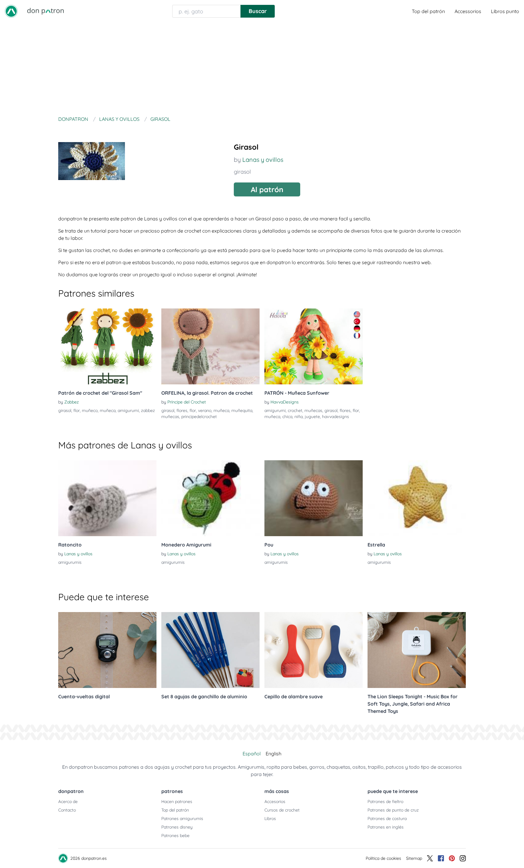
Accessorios (468, 11)
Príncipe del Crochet (186, 402)
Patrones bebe (175, 835)
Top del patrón (428, 11)
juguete (312, 416)
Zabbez (71, 402)
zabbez (148, 410)
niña (298, 416)
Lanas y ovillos (262, 159)
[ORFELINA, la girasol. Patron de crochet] (210, 346)
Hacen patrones (176, 801)
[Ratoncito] (107, 498)
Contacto (67, 810)
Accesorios (274, 801)
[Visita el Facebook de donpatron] (441, 858)
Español (252, 754)
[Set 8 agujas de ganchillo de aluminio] (210, 650)
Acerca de (68, 801)
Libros (270, 818)
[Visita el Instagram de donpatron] (463, 858)
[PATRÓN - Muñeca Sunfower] (313, 346)
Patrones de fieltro (385, 801)
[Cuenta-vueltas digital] (107, 650)
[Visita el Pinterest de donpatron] (452, 858)
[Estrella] (417, 498)
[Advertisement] (262, 68)
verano (204, 410)
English (273, 754)
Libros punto (505, 11)
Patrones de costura (387, 818)
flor (76, 410)
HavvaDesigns (284, 402)
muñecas (170, 416)
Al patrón (267, 189)
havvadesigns (335, 416)
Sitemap (414, 858)
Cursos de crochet (282, 810)
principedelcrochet (199, 416)
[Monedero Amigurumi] (210, 498)
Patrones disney (177, 827)
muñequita (241, 410)
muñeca (108, 410)
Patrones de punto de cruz (393, 810)
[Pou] (313, 498)
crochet (295, 410)
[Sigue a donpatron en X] (430, 858)
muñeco (90, 410)
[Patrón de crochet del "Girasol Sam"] (107, 346)
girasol (242, 171)
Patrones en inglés (386, 827)
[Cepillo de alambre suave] (313, 650)
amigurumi (128, 410)
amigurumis (70, 562)
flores (181, 410)
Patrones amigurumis (182, 818)
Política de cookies (383, 858)
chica (287, 416)
